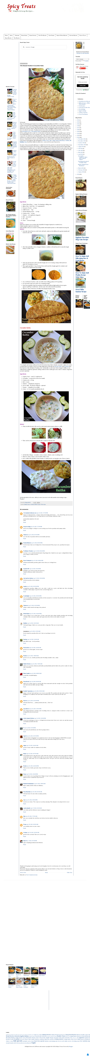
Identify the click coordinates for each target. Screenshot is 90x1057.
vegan (33, 1043)
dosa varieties (50, 1039)
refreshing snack (76, 1041)
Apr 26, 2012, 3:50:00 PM (31, 800)
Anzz (24, 800)
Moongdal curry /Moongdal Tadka (31, 131)
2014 (78, 133)
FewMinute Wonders (28, 551)
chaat (29, 1039)
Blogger (71, 1046)
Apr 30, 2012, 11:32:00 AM (33, 832)
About (11, 35)
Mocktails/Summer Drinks (12, 1037)
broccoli (22, 1039)
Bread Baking (82, 109)
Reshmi (25, 655)
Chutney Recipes (73, 35)
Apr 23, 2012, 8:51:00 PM (39, 551)
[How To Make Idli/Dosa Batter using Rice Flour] (80, 254)
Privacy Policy (82, 35)
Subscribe (17, 35)
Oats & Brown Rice (40, 1037)
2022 (78, 124)
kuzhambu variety (26, 1041)
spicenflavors (26, 708)
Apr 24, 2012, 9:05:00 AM (38, 691)
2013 (78, 135)
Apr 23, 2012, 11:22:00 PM (34, 605)
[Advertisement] (48, 24)
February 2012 (81, 170)
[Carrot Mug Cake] (10, 240)
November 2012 (82, 140)
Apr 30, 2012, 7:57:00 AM (31, 816)
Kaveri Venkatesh (27, 560)
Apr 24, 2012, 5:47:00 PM (30, 727)
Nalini (53, 140)
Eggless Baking (82, 110)
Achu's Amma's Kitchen (28, 718)
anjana (24, 745)
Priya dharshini (26, 791)
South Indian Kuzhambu (64, 1037)
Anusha (25, 586)
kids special (17, 1041)
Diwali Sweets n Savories (13, 1036)
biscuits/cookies (10, 1039)
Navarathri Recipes (30, 1037)
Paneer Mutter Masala (34, 986)
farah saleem (26, 647)
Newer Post (23, 872)
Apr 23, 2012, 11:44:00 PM (35, 613)
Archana (25, 832)
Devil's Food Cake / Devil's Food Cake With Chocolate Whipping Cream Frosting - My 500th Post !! (11, 167)
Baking (44, 1034)
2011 (78, 174)
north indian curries (66, 1041)
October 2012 (81, 142)
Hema (24, 774)
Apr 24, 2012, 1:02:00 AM (33, 623)
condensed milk (43, 1039)
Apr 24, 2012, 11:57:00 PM (33, 736)
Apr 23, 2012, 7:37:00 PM (36, 526)
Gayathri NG (26, 568)
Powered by (79, 89)
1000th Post (8, 1034)
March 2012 (81, 168)
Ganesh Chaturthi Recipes (52, 1036)
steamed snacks (9, 1043)
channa (32, 1039)
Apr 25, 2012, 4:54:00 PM (32, 774)
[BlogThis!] (35, 502)
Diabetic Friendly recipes (82, 1034)
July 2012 (80, 148)
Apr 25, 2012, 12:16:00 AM (32, 745)
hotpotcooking (27, 526)
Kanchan (25, 639)
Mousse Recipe (22, 1037)
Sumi (24, 840)
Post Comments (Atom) (31, 874)
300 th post (22, 1034)
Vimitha (67, 140)
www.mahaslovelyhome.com (29, 513)
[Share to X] (36, 502)
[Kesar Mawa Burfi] (79, 48)
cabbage (26, 1039)
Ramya (24, 753)
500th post (31, 1034)
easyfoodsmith (26, 808)
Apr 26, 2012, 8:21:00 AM (36, 791)
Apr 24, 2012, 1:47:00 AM (34, 631)
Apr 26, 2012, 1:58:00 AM (39, 783)
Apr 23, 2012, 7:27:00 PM (42, 513)
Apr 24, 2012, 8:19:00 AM (35, 681)
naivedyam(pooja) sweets (55, 1041)
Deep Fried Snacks (83, 114)
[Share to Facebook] (38, 502)
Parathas (66, 366)
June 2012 (80, 150)
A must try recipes (37, 1034)
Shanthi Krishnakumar (28, 783)
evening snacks (58, 1039)
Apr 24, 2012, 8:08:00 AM (35, 673)
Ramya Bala (59, 140)
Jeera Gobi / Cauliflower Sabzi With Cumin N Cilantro (82, 157)
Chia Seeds (61, 1034)
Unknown (25, 534)
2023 (78, 122)
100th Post (13, 1034)
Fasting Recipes (32, 1036)
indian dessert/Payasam (83, 1039)
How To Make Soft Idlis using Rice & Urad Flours (82, 258)
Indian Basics (73, 1036)
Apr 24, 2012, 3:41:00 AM (33, 639)
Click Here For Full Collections (82, 53)
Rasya (63, 140)
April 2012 (80, 154)
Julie (51, 140)
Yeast (71, 1037)
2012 (78, 137)
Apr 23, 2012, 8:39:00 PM (36, 542)
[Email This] (34, 502)
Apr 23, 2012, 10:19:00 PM (35, 596)
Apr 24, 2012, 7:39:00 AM (36, 663)
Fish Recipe (44, 1036)
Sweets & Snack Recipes (62, 35)
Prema (24, 824)
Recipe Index (24, 35)
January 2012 (81, 172)
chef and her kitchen (28, 578)
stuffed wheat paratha (18, 1043)
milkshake (47, 1041)
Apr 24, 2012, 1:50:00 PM (35, 708)
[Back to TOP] (88, 1054)
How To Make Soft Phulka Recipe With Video (82, 275)
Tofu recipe (43, 504)
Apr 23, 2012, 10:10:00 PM (33, 586)
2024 (78, 120)
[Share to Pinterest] (39, 502)
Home (6, 35)
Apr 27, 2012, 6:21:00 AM (36, 808)
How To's (68, 1036)
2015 (78, 131)
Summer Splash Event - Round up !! (83, 165)
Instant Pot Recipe (81, 1036)
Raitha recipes (37, 504)
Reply (24, 522)
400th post (26, 1034)
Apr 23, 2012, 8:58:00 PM (37, 560)
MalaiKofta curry (18, 975)
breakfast (17, 1039)
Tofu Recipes (17, 38)
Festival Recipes (38, 1036)
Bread (48, 1034)
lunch (32, 1041)
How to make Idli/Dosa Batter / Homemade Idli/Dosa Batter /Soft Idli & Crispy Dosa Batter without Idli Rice (12, 104)
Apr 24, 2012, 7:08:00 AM (33, 655)
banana (86, 1037)
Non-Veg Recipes (42, 35)
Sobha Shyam (26, 613)
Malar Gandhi (26, 673)
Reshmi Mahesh (27, 542)
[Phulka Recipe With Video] (80, 271)
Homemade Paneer (11, 986)
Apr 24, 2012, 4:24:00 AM (35, 647)
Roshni (25, 766)
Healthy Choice (27, 504)
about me (74, 1037)
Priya (47, 140)
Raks (24, 816)
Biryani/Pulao (58, 366)
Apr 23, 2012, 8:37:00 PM (33, 534)
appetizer (81, 1037)
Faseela (25, 700)
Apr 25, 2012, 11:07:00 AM (32, 753)
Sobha (44, 140)
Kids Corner (51, 35)
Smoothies (56, 1037)
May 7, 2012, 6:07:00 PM (31, 840)
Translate (86, 60)
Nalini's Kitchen (27, 663)
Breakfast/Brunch (54, 1034)
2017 (78, 127)
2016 (78, 129)
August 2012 (81, 146)
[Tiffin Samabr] (81, 287)
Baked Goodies (32, 35)
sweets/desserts (27, 1043)
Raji (26, 142)
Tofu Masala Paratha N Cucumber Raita (83, 162)
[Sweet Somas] (79, 307)
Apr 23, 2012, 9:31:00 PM (35, 568)
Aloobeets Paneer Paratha (19, 986)
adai (78, 1037)
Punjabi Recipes (50, 1037)
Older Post (69, 872)
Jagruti (25, 736)
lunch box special (39, 1041)
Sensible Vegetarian (28, 691)
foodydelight (26, 596)
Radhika (25, 623)
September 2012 (82, 144)
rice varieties (83, 1041)
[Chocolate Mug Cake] (81, 235)
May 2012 (80, 152)
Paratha (32, 504)
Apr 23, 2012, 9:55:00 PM (39, 578)
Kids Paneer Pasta (11, 975)
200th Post (17, 1034)
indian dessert (74, 1039)
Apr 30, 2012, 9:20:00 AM (32, 824)
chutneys (37, 1039)
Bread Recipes (8, 38)
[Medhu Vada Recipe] (10, 253)
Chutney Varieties (83, 112)
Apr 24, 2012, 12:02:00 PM (33, 700)
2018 (78, 125)
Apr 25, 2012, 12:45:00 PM (33, 766)
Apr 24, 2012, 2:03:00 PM (40, 718)
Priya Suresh (26, 681)
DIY (64, 1034)
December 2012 (82, 139)
